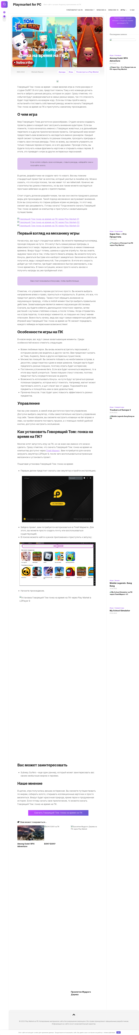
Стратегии (118, 231)
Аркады (62, 72)
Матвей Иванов (37, 72)
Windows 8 (101, 10)
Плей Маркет (53, 450)
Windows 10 (113, 10)
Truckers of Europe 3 (120, 410)
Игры (123, 10)
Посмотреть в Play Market (87, 72)
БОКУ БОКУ (49, 844)
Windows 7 (89, 10)
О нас (132, 10)
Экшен (117, 580)
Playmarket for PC (27, 4)
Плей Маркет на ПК (74, 10)
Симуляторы (119, 407)
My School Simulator (120, 610)
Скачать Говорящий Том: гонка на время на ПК (58, 813)
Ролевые (118, 55)
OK (119, 1032)
